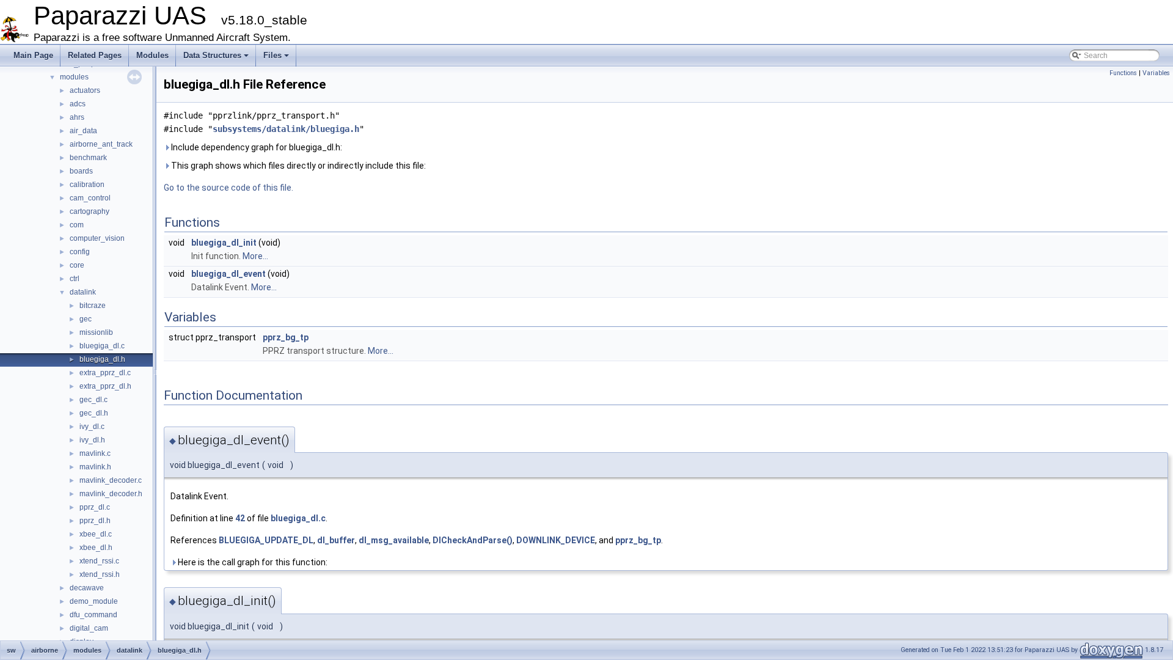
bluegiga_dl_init (224, 243)
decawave (87, 588)
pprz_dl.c (94, 507)
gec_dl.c (93, 399)
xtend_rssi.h (99, 574)
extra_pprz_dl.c (105, 373)
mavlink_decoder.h (110, 494)
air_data (83, 131)
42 (240, 518)
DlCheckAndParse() (473, 540)
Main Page (33, 55)
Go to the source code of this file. (228, 188)
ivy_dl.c (91, 426)
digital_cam (89, 628)
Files (272, 55)
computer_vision (97, 238)
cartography (89, 211)
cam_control (90, 198)
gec (85, 319)
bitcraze (92, 305)
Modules (152, 55)
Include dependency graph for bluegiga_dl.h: (255, 147)
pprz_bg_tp (286, 337)
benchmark (88, 157)
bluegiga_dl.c (102, 346)
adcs (78, 104)
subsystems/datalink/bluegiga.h (286, 129)
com (77, 225)
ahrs (77, 117)
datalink (83, 292)
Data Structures (212, 55)
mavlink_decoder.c (110, 480)
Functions (1123, 73)
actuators (85, 90)
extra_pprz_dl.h (105, 386)
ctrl (74, 278)
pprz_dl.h (95, 520)
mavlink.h (95, 467)
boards (81, 171)
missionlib (96, 332)
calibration (87, 184)
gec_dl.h (93, 413)
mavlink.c (95, 453)
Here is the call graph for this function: (251, 562)
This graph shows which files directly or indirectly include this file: (297, 165)
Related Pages (95, 55)
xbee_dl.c (95, 534)
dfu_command (93, 614)
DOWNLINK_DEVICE (555, 540)
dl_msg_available (394, 540)
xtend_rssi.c (99, 561)
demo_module (94, 601)
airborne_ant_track (101, 144)
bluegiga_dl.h (102, 359)
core (77, 265)
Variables (1156, 73)
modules (74, 77)
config (80, 252)
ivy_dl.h (92, 440)
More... (255, 256)
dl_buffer (336, 540)
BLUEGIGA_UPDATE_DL (266, 540)
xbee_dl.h (95, 547)
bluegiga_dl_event (228, 274)
